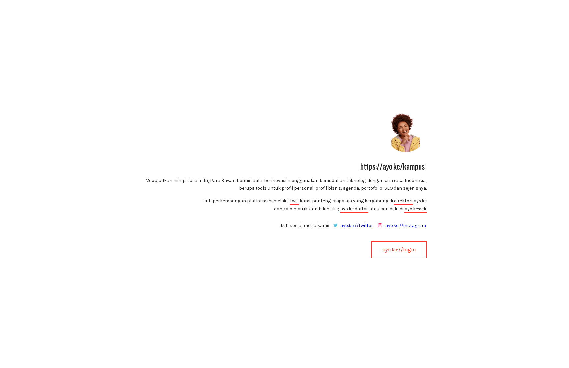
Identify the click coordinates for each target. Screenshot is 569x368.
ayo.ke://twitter (356, 225)
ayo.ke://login (399, 249)
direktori (403, 201)
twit (294, 201)
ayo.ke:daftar (354, 209)
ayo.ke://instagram (405, 225)
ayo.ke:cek (415, 209)
